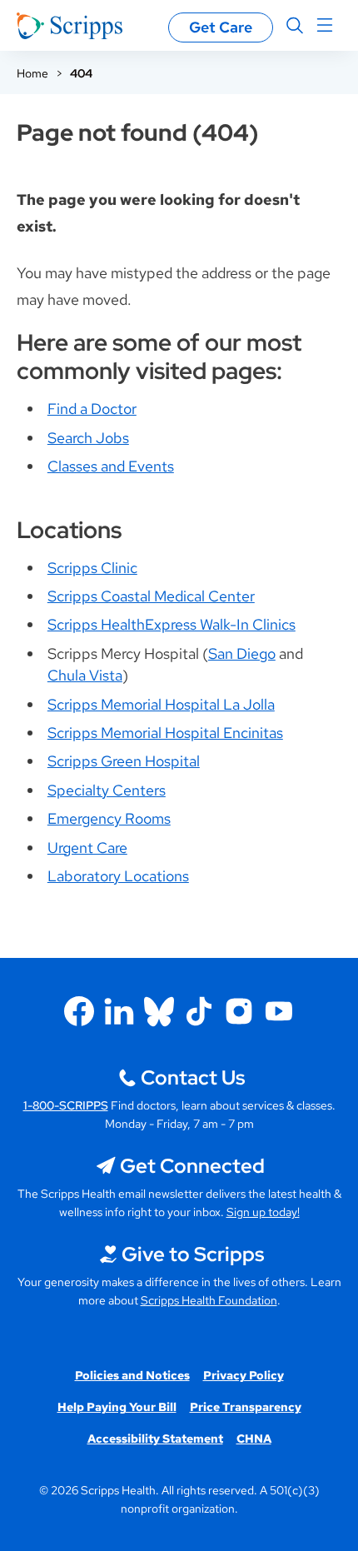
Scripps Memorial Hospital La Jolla (161, 704)
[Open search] (294, 25)
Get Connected (192, 1166)
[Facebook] (79, 1011)
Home (32, 73)
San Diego (242, 653)
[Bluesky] (159, 1011)
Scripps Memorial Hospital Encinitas (165, 732)
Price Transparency (245, 1406)
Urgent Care (87, 847)
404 (81, 73)
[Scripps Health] (69, 26)
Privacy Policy (243, 1375)
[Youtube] (279, 1011)
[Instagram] (239, 1011)
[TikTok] (199, 1011)
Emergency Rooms (109, 818)
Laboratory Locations (118, 875)
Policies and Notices (132, 1375)
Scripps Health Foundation (209, 1300)
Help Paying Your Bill (117, 1406)
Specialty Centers (106, 790)
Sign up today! (263, 1211)
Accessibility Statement (155, 1438)
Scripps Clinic (92, 567)
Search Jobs (88, 437)
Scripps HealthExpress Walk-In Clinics (171, 624)
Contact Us (193, 1077)
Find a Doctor (92, 408)
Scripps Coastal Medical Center (151, 596)
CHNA (253, 1438)
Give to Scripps (193, 1254)
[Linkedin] (119, 1011)
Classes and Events (110, 466)
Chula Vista (84, 675)
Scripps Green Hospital (123, 761)
